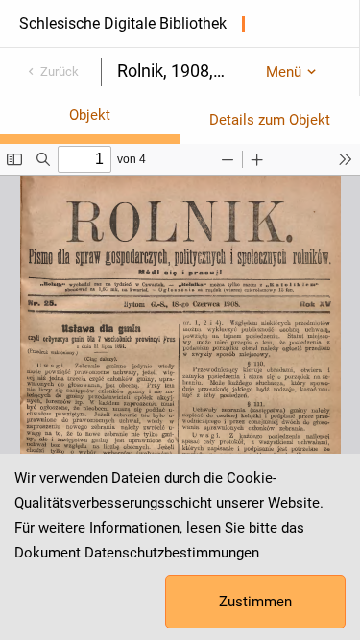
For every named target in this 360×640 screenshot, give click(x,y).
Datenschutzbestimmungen (171, 552)
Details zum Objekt (269, 120)
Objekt (89, 115)
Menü (283, 72)
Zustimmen (255, 601)
